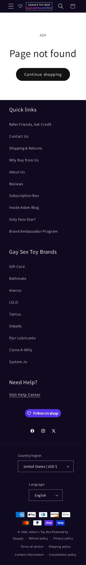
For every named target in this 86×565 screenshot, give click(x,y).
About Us (17, 171)
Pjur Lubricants (22, 337)
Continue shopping (43, 74)
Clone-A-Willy (20, 349)
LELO (13, 302)
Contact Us (18, 136)
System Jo (18, 361)
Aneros (15, 290)
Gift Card (17, 266)
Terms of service (32, 547)
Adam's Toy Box (40, 532)
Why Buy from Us (24, 160)
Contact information (29, 555)
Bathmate (17, 278)
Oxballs (15, 326)
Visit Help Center (24, 394)
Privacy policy (63, 538)
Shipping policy (60, 547)
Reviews (16, 183)
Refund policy (38, 538)
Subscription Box (24, 195)
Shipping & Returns (25, 148)
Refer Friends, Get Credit (30, 124)
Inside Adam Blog (24, 207)
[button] (11, 6)
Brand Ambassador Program (33, 231)
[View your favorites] (20, 6)
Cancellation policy (62, 555)
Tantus (15, 314)
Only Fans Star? (22, 219)
